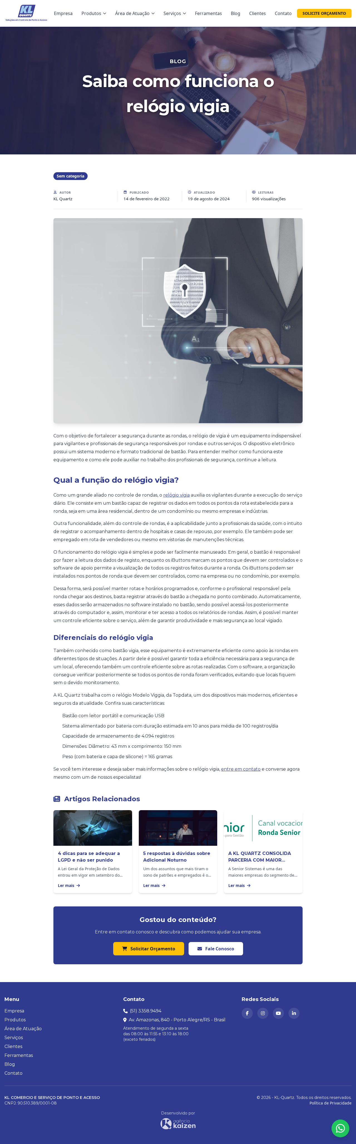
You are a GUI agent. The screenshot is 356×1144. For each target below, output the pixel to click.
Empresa (63, 13)
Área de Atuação (132, 13)
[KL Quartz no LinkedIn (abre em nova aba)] (294, 1013)
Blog (235, 13)
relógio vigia (176, 495)
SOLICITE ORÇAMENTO (324, 13)
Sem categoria (70, 176)
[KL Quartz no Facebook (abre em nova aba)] (247, 1013)
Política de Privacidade (331, 1103)
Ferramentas (208, 13)
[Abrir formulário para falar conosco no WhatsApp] (340, 1128)
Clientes (257, 13)
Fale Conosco (219, 949)
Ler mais (66, 885)
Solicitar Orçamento (152, 949)
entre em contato (241, 769)
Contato (283, 13)
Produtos (91, 13)
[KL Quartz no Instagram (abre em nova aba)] (262, 1013)
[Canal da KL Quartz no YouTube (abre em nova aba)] (278, 1013)
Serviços (172, 13)
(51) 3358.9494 (145, 1011)
